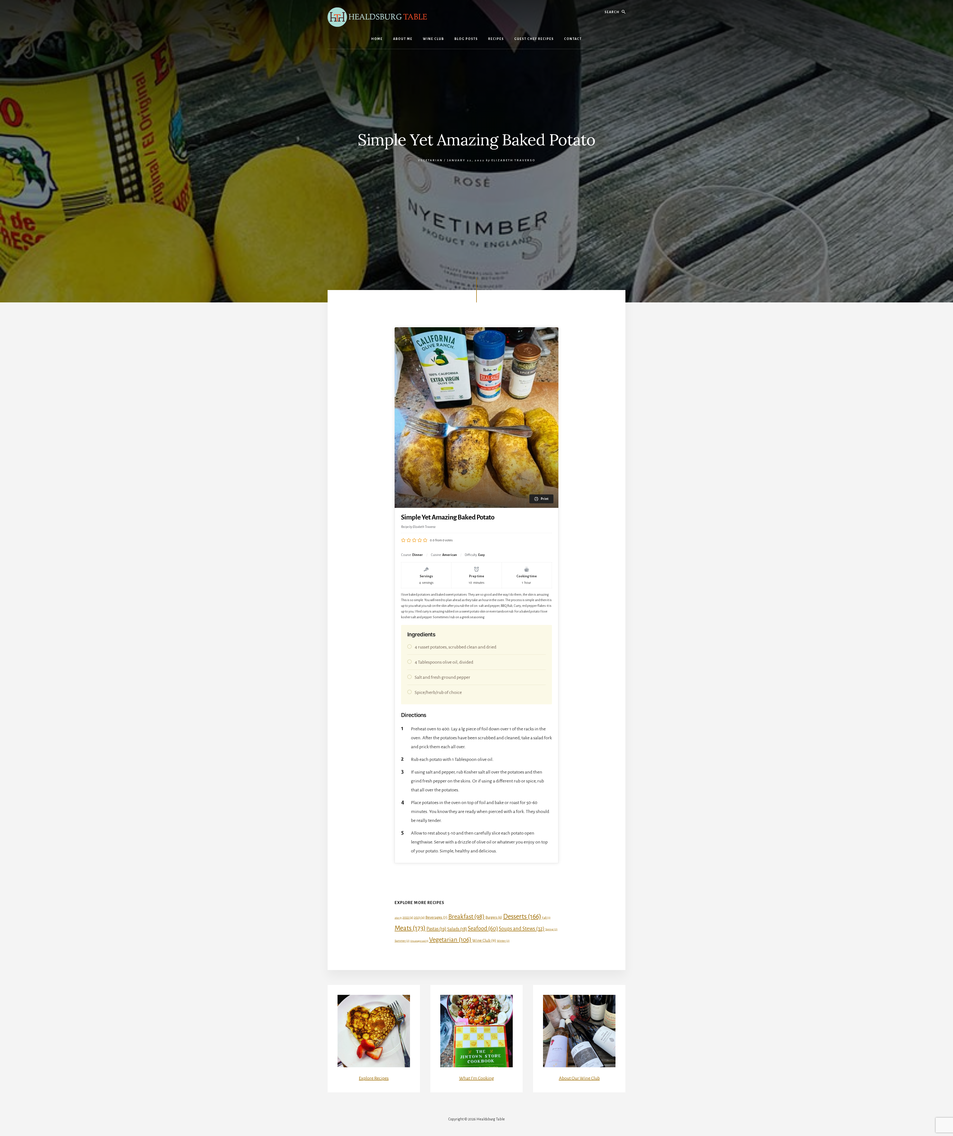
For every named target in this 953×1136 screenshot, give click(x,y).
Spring (551, 929)
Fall (546, 917)
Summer (402, 940)
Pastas (436, 928)
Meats (410, 928)
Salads (457, 928)
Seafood (483, 928)
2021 (398, 917)
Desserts (522, 916)
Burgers (493, 917)
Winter (503, 940)
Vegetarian (430, 160)
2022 (408, 917)
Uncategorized (419, 941)
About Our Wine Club (579, 1078)
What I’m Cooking (476, 1078)
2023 (419, 917)
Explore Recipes (374, 1078)
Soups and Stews (522, 928)
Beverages (436, 917)
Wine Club (484, 940)
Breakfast (466, 916)
